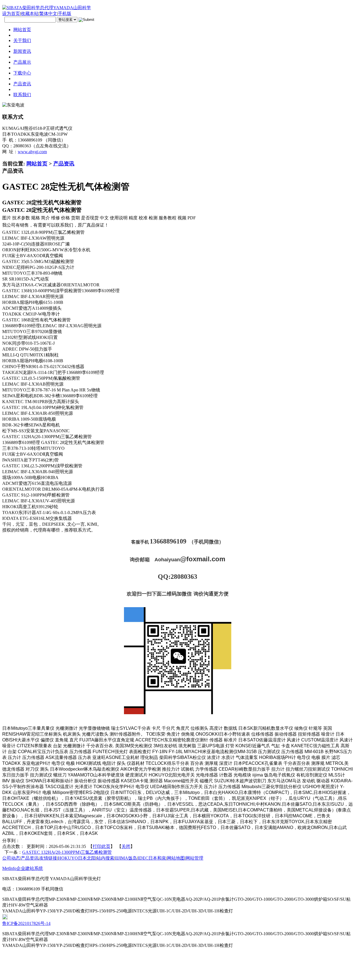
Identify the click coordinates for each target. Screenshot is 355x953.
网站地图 (176, 858)
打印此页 (101, 846)
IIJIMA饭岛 (126, 858)
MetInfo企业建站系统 (22, 868)
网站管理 (194, 858)
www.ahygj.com (32, 151)
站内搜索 (105, 858)
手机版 (64, 13)
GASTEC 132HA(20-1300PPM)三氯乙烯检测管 (67, 852)
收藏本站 (30, 13)
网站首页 (36, 164)
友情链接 (48, 858)
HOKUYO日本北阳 (77, 858)
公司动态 (11, 858)
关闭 (125, 846)
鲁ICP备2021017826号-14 (26, 923)
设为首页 (11, 13)
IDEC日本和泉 (152, 858)
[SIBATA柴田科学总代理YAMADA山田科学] (46, 7)
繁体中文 (48, 13)
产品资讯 (63, 164)
